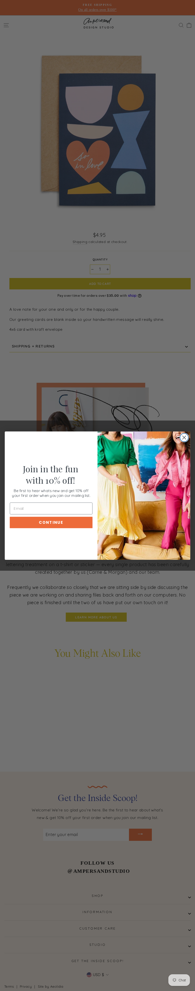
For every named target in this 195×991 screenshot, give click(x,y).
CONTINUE (51, 522)
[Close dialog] (184, 437)
